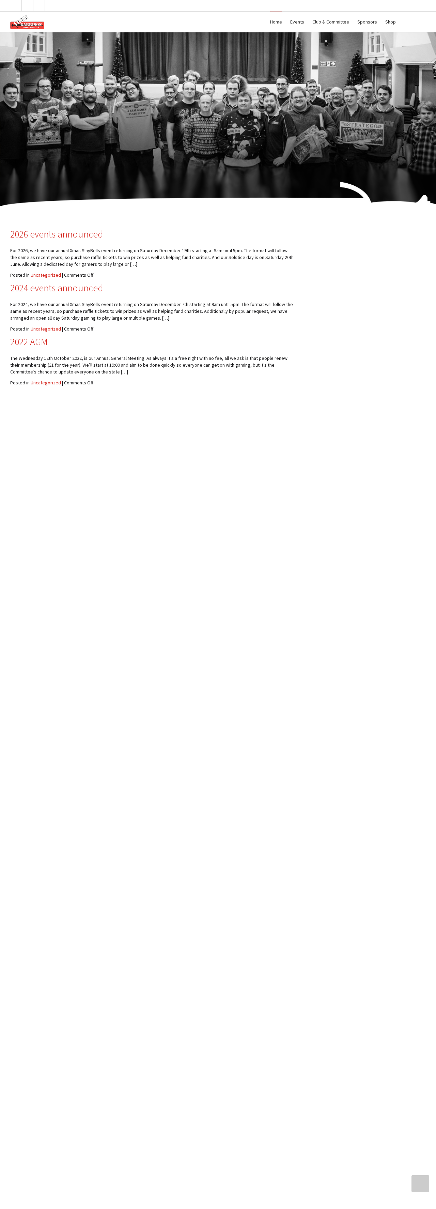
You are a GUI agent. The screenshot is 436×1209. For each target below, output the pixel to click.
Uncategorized (46, 275)
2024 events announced (56, 288)
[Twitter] (16, 5)
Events (297, 22)
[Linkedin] (39, 5)
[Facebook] (27, 5)
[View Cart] (406, 22)
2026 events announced (56, 234)
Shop (390, 22)
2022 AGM (29, 342)
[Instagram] (51, 5)
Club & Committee (330, 22)
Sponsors (367, 22)
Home (276, 22)
